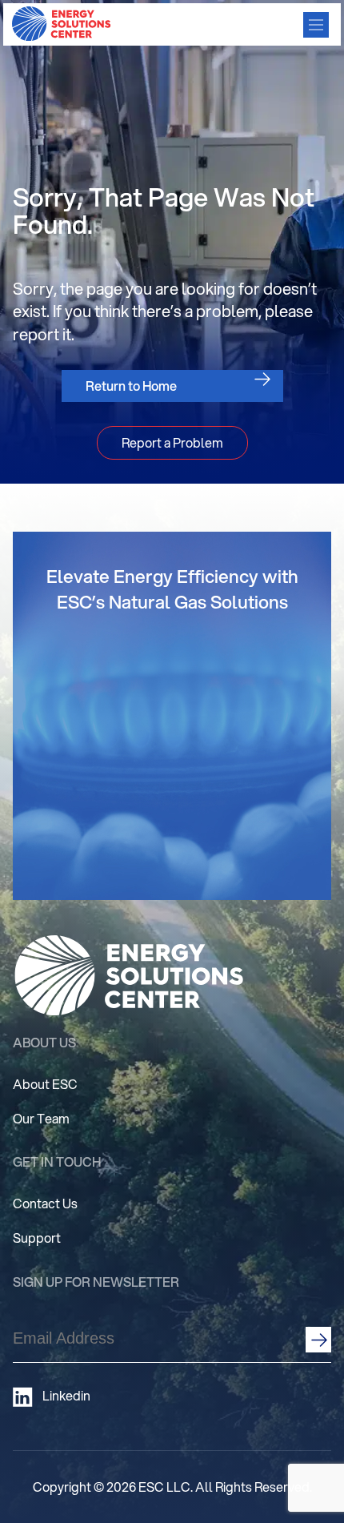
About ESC (45, 1084)
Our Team (41, 1118)
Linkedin (66, 1395)
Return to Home (131, 385)
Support (37, 1237)
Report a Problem (172, 442)
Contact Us (45, 1203)
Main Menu (316, 25)
